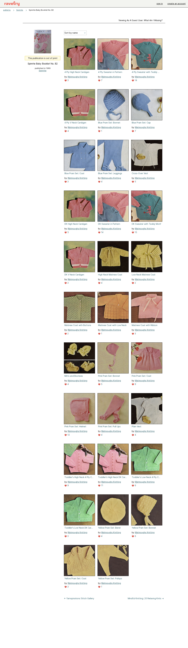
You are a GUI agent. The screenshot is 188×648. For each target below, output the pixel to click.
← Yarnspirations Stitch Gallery (79, 598)
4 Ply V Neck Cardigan (75, 122)
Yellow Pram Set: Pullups (110, 578)
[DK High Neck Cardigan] (79, 206)
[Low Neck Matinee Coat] (146, 256)
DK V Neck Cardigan (74, 274)
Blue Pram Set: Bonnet (109, 122)
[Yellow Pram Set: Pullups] (113, 560)
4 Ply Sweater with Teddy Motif (146, 72)
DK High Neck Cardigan (75, 224)
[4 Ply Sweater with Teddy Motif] (146, 54)
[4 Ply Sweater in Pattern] (113, 54)
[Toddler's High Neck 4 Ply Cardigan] (79, 459)
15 (135, 232)
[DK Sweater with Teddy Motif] (146, 206)
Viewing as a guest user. (140, 20)
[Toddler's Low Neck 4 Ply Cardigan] (146, 459)
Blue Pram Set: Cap (141, 122)
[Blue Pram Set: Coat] (79, 155)
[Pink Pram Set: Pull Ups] (113, 408)
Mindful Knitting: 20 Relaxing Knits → (146, 598)
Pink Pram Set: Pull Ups (109, 426)
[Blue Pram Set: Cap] (146, 104)
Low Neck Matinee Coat (143, 274)
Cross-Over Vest (140, 173)
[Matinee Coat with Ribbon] (146, 307)
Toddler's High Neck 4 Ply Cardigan (79, 477)
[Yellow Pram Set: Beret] (113, 509)
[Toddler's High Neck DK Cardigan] (113, 459)
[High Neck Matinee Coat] (113, 256)
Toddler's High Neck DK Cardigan (112, 477)
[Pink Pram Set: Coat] (146, 357)
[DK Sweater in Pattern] (113, 206)
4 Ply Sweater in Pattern (110, 72)
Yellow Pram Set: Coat (75, 578)
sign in (160, 3)
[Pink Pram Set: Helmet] (79, 408)
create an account (176, 3)
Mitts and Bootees (73, 376)
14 (135, 80)
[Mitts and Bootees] (79, 357)
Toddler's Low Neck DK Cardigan (79, 527)
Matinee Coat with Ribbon (144, 325)
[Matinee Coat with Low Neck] (113, 307)
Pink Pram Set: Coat (141, 376)
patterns (7, 10)
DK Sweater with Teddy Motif (146, 224)
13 (68, 435)
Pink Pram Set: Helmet (75, 426)
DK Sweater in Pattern (109, 224)
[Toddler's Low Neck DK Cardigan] (79, 509)
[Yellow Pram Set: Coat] (79, 560)
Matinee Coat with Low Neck (112, 325)
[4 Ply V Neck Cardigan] (79, 104)
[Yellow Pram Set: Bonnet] (146, 509)
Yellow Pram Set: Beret (109, 527)
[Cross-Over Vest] (146, 155)
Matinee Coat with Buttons (77, 325)
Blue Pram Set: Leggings (110, 173)
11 (101, 485)
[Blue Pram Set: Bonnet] (113, 104)
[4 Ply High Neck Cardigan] (79, 54)
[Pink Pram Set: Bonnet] (113, 357)
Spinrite (19, 10)
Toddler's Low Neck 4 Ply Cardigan (146, 477)
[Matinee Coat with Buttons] (79, 307)
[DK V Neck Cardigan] (79, 256)
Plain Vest (136, 426)
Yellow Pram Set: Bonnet (144, 527)
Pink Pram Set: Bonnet (109, 376)
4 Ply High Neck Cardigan (76, 72)
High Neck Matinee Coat (110, 274)
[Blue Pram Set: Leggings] (113, 155)
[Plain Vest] (146, 408)
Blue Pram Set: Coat (74, 173)
